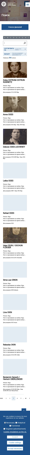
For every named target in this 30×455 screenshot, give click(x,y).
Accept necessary (15, 448)
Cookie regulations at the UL (15, 431)
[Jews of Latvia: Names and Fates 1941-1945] (8, 4)
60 (25, 398)
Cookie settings (15, 443)
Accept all (15, 437)
